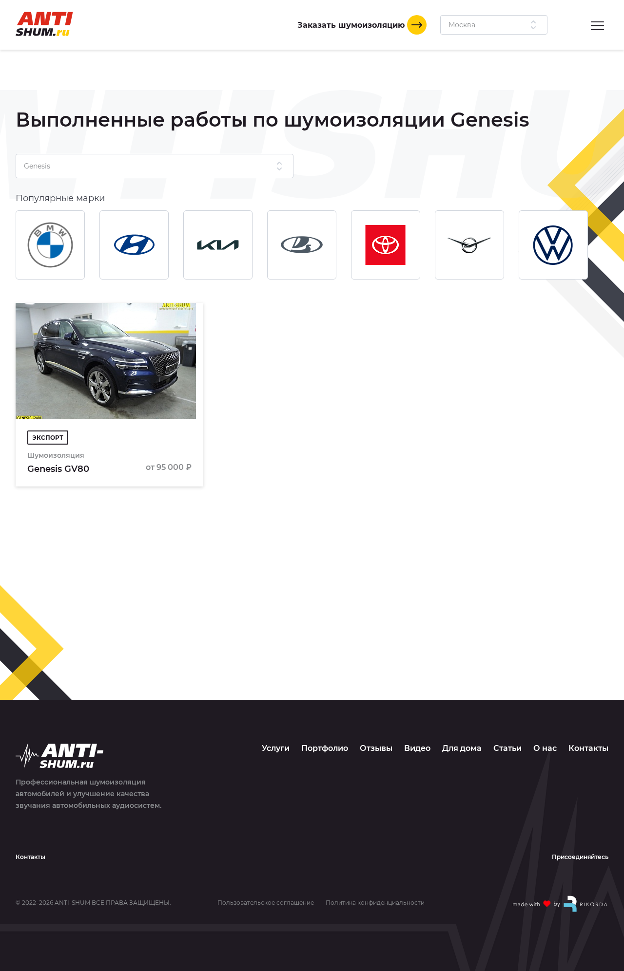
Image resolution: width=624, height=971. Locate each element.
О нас (545, 748)
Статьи (507, 748)
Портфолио (324, 748)
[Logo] (44, 24)
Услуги (276, 748)
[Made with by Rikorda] (560, 904)
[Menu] (597, 25)
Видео (417, 748)
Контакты (588, 748)
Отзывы (376, 748)
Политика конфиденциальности (375, 903)
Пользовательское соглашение (265, 903)
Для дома (462, 748)
